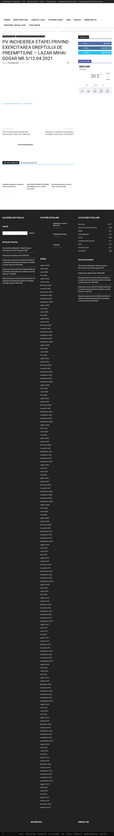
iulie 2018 (44, 588)
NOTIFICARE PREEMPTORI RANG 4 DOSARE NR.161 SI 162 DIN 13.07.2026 (38, 187)
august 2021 (44, 465)
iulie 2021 (44, 468)
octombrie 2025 (46, 299)
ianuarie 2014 (45, 767)
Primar (7, 20)
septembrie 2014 (46, 741)
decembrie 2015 (46, 691)
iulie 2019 (44, 548)
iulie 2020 (44, 508)
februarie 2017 (45, 644)
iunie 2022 (44, 432)
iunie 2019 (44, 551)
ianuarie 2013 (45, 807)
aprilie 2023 (44, 398)
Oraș (68, 20)
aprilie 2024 (44, 358)
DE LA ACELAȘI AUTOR (29, 163)
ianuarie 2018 (45, 608)
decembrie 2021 (46, 451)
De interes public (55, 20)
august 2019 (44, 545)
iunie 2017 (44, 631)
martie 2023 (44, 402)
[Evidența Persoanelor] (45, 237)
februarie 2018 (45, 604)
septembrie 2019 (46, 541)
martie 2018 (44, 601)
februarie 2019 (45, 565)
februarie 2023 (45, 405)
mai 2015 (43, 714)
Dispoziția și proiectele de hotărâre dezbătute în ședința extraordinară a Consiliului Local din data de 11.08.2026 (18, 271)
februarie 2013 (45, 804)
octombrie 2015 (46, 698)
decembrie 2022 (46, 412)
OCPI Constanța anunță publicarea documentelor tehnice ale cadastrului (16, 133)
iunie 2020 (44, 511)
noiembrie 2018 (46, 575)
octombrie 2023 (46, 378)
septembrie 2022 (46, 422)
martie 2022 (44, 442)
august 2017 (44, 624)
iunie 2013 (44, 791)
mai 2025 (43, 315)
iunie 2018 (44, 591)
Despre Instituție (20, 20)
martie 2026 (44, 282)
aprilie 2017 (44, 638)
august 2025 (44, 305)
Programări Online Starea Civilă (67, 1)
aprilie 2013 (44, 797)
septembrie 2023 (46, 382)
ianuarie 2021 (45, 488)
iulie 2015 (44, 708)
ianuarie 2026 (45, 289)
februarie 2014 (45, 764)
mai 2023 (43, 395)
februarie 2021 (45, 485)
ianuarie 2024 (45, 368)
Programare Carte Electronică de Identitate (90, 1)
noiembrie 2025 (46, 295)
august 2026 (44, 265)
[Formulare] (45, 248)
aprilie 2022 (44, 438)
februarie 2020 (45, 525)
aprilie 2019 (44, 558)
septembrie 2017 (46, 621)
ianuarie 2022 (45, 448)
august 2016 (44, 664)
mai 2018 (43, 594)
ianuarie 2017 (45, 648)
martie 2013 (44, 801)
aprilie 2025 (44, 318)
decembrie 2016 (46, 651)
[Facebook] (4, 68)
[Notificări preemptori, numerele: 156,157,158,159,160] (13, 175)
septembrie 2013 (46, 781)
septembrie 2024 (46, 342)
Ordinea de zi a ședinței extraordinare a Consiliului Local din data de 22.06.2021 (59, 133)
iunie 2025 (44, 312)
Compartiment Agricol (15, 31)
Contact (77, 20)
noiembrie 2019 (46, 535)
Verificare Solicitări (32, 1)
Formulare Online (51, 1)
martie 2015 (44, 721)
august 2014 (44, 744)
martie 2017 (44, 641)
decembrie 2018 (46, 571)
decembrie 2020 (46, 491)
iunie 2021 (44, 471)
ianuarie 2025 (45, 328)
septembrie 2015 (46, 701)
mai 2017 (43, 634)
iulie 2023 (44, 388)
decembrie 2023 (46, 372)
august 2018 (44, 584)
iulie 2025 (44, 308)
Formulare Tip (90, 20)
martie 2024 (44, 362)
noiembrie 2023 (46, 375)
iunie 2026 (44, 272)
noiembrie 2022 (46, 415)
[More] (25, 68)
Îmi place (107, 43)
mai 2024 (43, 355)
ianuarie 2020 (45, 528)
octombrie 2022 (46, 418)
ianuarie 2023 (45, 408)
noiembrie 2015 (46, 694)
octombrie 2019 (46, 538)
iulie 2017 (44, 628)
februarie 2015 (45, 724)
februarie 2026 (45, 285)
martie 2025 (44, 322)
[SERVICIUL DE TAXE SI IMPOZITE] (45, 226)
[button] (109, 20)
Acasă (4, 31)
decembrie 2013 (46, 771)
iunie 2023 (44, 392)
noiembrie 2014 (46, 734)
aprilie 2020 (44, 518)
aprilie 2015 (44, 718)
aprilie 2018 (44, 598)
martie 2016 (44, 681)
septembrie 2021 (46, 461)
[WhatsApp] (20, 68)
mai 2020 (43, 515)
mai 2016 (43, 674)
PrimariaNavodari (13, 63)
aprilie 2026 (44, 279)
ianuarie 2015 (45, 727)
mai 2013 (43, 794)
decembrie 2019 (46, 531)
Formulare (56, 245)
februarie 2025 (45, 325)
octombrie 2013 (46, 777)
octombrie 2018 (46, 578)
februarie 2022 (45, 445)
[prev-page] (3, 193)
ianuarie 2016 (45, 688)
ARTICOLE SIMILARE (11, 163)
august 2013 (44, 784)
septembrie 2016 (46, 661)
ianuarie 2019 (45, 568)
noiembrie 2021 (46, 455)
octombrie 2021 (46, 458)
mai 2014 (43, 754)
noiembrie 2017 (46, 614)
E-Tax (23, 1)
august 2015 (44, 704)
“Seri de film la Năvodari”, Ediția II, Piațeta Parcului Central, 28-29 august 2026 (16, 249)
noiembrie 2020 (46, 495)
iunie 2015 (44, 711)
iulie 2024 (44, 348)
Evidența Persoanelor (60, 234)
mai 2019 (43, 555)
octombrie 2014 (46, 737)
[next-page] (7, 193)
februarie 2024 (45, 365)
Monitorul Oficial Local (15, 25)
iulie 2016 (44, 668)
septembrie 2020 (46, 501)
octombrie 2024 (46, 338)
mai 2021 (43, 475)
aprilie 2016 (44, 678)
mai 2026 (43, 275)
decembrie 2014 (46, 731)
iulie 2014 (44, 747)
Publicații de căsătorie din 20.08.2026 (15, 255)
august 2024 (44, 345)
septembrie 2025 (46, 302)
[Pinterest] (15, 68)
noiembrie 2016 (46, 654)
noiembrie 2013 (46, 774)
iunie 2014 (44, 751)
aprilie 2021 (44, 478)
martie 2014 (44, 761)
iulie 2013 (44, 787)
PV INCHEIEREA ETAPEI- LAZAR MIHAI (17, 104)
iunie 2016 (44, 671)
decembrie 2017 (46, 611)
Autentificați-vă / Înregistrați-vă (11, 1)
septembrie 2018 (46, 581)
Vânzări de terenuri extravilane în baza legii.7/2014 (40, 31)
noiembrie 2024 (46, 335)
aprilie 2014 (44, 757)
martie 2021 (44, 481)
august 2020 (44, 505)
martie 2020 (44, 521)
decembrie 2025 (46, 292)
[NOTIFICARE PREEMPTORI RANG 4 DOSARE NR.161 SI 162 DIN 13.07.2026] (38, 175)
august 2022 (44, 425)
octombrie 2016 (46, 658)
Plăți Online (34, 25)
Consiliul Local (38, 20)
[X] (10, 68)
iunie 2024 (44, 352)
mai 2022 (43, 435)
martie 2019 (44, 561)
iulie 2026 (44, 269)
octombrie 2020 (46, 498)
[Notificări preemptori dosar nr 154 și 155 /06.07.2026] (63, 175)
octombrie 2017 (46, 618)
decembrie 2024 (46, 332)
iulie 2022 (44, 428)
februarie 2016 (45, 684)
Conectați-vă (105, 48)
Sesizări (42, 1)
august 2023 (44, 385)
